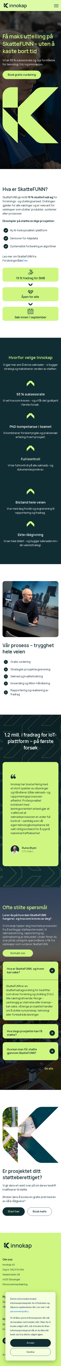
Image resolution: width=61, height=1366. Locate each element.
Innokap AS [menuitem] (9, 1264)
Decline (31, 1351)
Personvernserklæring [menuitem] (15, 1284)
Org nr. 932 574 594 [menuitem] (13, 1269)
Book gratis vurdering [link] (22, 75)
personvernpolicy (19, 1311)
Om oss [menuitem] (8, 1259)
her (26, 260)
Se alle (49, 1068)
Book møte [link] (40, 1211)
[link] (15, 5)
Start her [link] (13, 1211)
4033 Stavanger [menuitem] (11, 1279)
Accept (30, 1342)
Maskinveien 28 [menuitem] (11, 1274)
